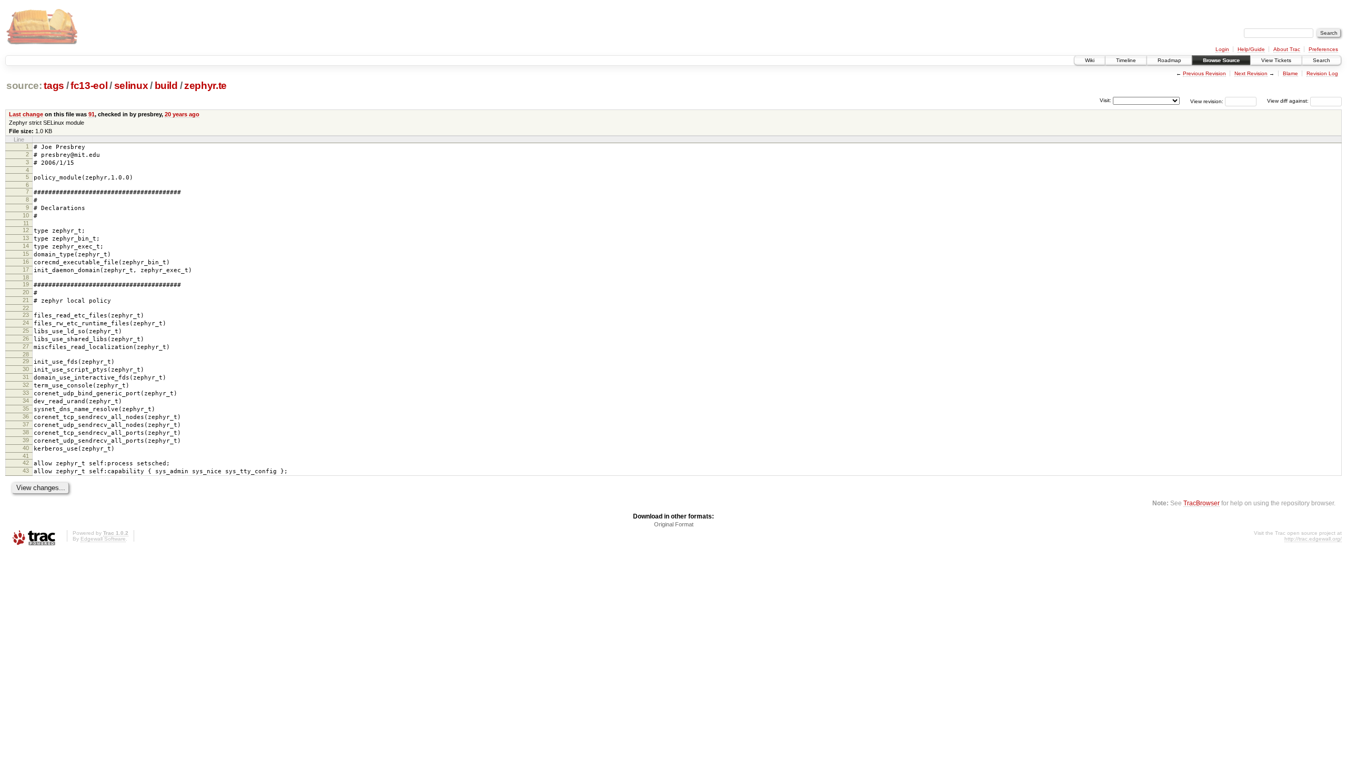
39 (26, 440)
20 (26, 292)
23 (26, 315)
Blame (1290, 73)
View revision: (1206, 101)
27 (26, 346)
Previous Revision (1204, 73)
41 (26, 456)
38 (26, 432)
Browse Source (1221, 60)
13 (26, 238)
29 (26, 361)
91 (91, 114)
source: (24, 85)
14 (26, 246)
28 (26, 354)
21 (26, 300)
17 (26, 269)
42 (26, 463)
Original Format (673, 524)
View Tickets (1276, 60)
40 (26, 448)
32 (26, 385)
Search (1321, 60)
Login (1222, 49)
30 (26, 369)
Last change (26, 114)
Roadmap (1169, 60)
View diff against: (1288, 101)
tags (54, 85)
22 (26, 308)
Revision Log (1322, 73)
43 (26, 470)
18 (26, 277)
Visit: (1105, 100)
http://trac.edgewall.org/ (1313, 539)
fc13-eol (89, 85)
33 (26, 393)
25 (26, 330)
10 (26, 215)
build (166, 85)
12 (26, 230)
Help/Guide (1251, 49)
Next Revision (1251, 73)
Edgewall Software (103, 539)
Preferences (1323, 49)
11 (26, 223)
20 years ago (182, 114)
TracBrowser (1201, 503)
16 (26, 261)
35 (26, 408)
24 (26, 323)
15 (26, 254)
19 (26, 284)
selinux (131, 85)
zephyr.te (205, 85)
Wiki (1089, 60)
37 (26, 424)
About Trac (1286, 49)
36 (26, 416)
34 (26, 400)
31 (26, 377)
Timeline (1126, 60)
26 (26, 338)
